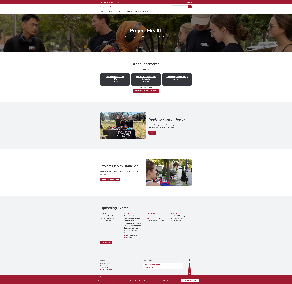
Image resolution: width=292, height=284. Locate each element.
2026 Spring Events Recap (177, 76)
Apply (137, 11)
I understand (190, 281)
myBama (189, 2)
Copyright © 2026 (109, 276)
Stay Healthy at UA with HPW (115, 77)
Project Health (106, 7)
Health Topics (113, 11)
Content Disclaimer (150, 267)
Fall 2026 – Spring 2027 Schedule (146, 77)
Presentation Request (126, 11)
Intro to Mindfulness (155, 215)
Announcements (145, 11)
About (102, 11)
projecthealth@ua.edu (106, 269)
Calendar (106, 242)
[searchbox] (179, 6)
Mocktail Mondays (108, 215)
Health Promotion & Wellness (152, 264)
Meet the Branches (110, 179)
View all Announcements (146, 91)
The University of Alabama (118, 276)
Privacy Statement (153, 281)
